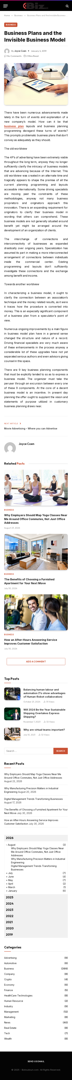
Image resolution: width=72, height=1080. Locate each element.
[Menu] (5, 6)
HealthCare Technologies (18, 995)
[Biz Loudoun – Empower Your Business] (36, 6)
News (7, 1022)
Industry (8, 1006)
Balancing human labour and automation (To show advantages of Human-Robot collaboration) (44, 693)
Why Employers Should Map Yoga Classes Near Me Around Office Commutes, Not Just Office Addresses (35, 518)
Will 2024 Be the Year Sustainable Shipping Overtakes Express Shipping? (44, 713)
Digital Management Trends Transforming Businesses (33, 798)
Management (11, 1011)
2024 (10, 903)
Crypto (8, 979)
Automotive (10, 963)
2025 (9, 897)
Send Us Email (36, 1061)
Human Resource (13, 1000)
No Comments (14, 56)
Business (11, 25)
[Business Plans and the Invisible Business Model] (36, 84)
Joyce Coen (20, 51)
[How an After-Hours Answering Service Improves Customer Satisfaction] (36, 612)
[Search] (67, 6)
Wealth (8, 1038)
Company (9, 974)
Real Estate (10, 1027)
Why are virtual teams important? (44, 729)
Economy (9, 984)
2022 (9, 916)
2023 (9, 910)
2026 (9, 838)
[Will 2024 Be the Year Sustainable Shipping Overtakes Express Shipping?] (12, 714)
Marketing (9, 1017)
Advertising (10, 957)
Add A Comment (36, 661)
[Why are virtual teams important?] (12, 734)
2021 (9, 922)
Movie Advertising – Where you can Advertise (30, 428)
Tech (7, 1033)
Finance (8, 990)
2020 (10, 928)
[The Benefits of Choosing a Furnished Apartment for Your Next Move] (36, 552)
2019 (9, 934)
